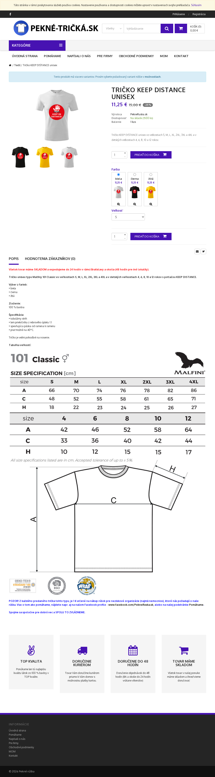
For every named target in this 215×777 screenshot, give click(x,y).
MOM (164, 56)
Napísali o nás (79, 56)
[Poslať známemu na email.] (197, 251)
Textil (17, 65)
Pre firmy (105, 56)
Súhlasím (196, 5)
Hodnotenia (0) (50, 259)
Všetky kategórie (108, 30)
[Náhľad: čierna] (135, 204)
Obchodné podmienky (136, 56)
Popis (14, 259)
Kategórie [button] (21, 45)
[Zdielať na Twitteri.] (203, 251)
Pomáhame (52, 56)
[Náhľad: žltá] (151, 204)
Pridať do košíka (147, 154)
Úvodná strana (25, 56)
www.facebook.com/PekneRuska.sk (130, 604)
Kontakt (181, 56)
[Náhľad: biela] (118, 204)
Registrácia (199, 14)
